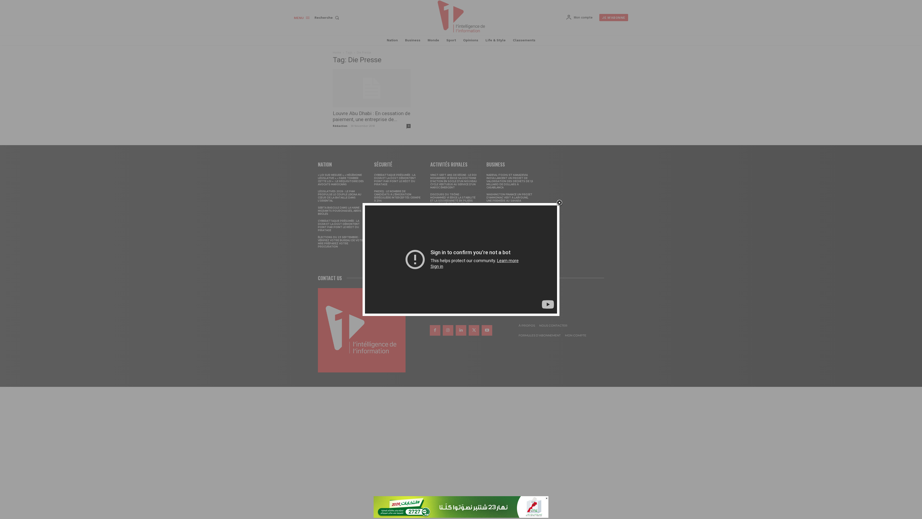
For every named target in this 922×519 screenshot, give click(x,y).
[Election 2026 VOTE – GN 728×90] (461, 516)
